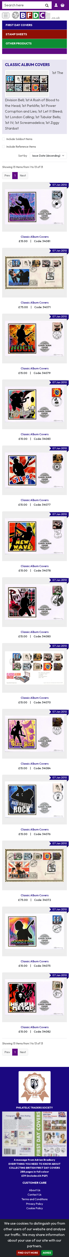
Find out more (28, 1252)
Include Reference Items (21, 146)
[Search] (47, 5)
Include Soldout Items (19, 139)
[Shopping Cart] (63, 5)
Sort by (22, 155)
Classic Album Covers (34, 236)
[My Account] (56, 5)
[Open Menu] (5, 15)
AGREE (47, 1252)
